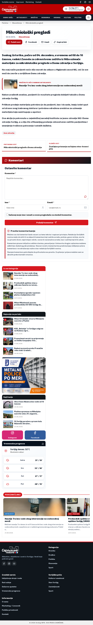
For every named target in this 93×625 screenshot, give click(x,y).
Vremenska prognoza (11, 591)
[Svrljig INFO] (9, 9)
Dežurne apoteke (9, 587)
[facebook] (4, 564)
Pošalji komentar (44, 222)
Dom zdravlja (9, 133)
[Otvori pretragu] (88, 17)
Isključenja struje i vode (12, 578)
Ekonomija (45, 17)
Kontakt (39, 2)
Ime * (7, 202)
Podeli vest (16, 42)
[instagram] (9, 564)
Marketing (30, 2)
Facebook (32, 42)
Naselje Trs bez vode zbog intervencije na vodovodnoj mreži (32, 519)
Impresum (20, 2)
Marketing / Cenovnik (11, 606)
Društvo (34, 17)
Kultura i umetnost (56, 578)
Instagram (12, 438)
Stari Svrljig (53, 582)
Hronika (57, 17)
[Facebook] (80, 2)
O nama (5, 602)
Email (46, 42)
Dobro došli (8, 17)
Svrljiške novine (8, 2)
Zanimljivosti (54, 587)
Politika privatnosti (10, 610)
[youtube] (14, 564)
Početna (5, 23)
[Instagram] (85, 2)
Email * (50, 202)
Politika (77, 17)
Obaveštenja (17, 23)
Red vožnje (6, 582)
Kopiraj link (62, 42)
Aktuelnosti (22, 17)
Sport (51, 567)
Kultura (67, 17)
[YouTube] (89, 2)
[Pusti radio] (88, 9)
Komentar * (10, 173)
